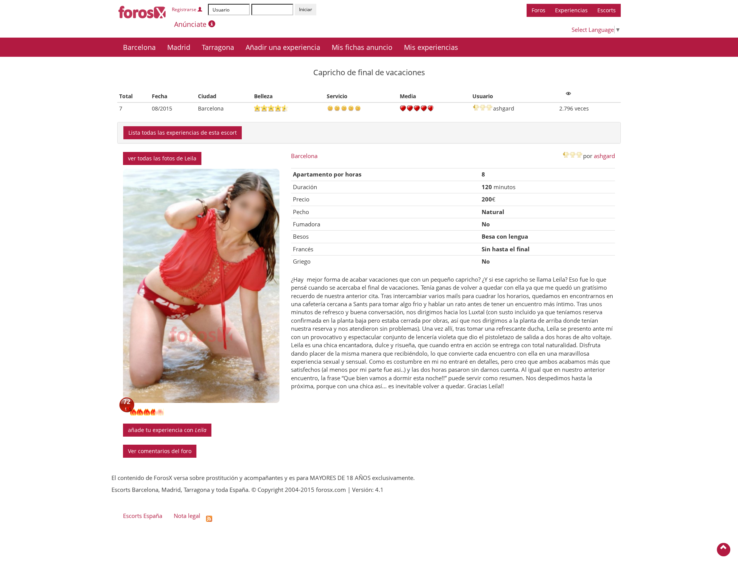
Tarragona (218, 47)
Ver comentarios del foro (159, 451)
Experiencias (571, 10)
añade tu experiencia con (167, 430)
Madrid (178, 47)
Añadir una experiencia (283, 47)
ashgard (604, 156)
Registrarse (185, 9)
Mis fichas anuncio (362, 47)
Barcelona (139, 47)
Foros (538, 10)
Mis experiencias (431, 47)
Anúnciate (191, 24)
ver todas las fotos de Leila (162, 158)
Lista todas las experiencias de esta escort (182, 132)
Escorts (606, 10)
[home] (142, 11)
